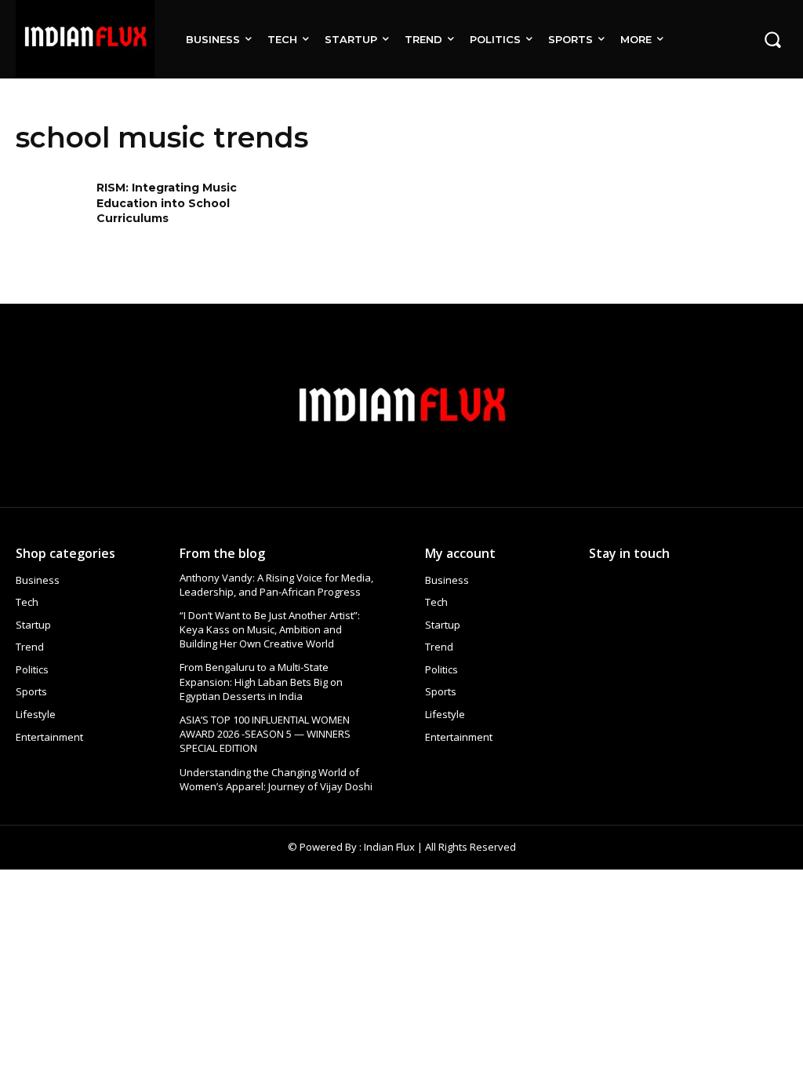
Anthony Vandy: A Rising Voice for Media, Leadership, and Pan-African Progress (276, 585)
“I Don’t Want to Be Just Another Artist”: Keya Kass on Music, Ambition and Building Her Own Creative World (270, 629)
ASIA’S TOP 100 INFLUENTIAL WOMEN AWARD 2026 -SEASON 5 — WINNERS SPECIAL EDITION (265, 734)
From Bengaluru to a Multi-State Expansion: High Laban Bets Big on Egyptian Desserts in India (261, 681)
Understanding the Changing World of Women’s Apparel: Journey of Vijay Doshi (276, 779)
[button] (772, 39)
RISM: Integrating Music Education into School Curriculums (166, 202)
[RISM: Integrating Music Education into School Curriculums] (51, 212)
